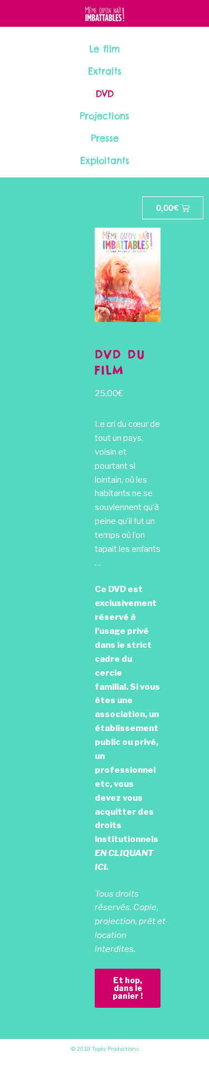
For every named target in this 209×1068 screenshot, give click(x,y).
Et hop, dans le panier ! (128, 987)
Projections (104, 116)
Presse (105, 138)
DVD (105, 93)
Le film (104, 49)
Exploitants (104, 160)
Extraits (104, 71)
